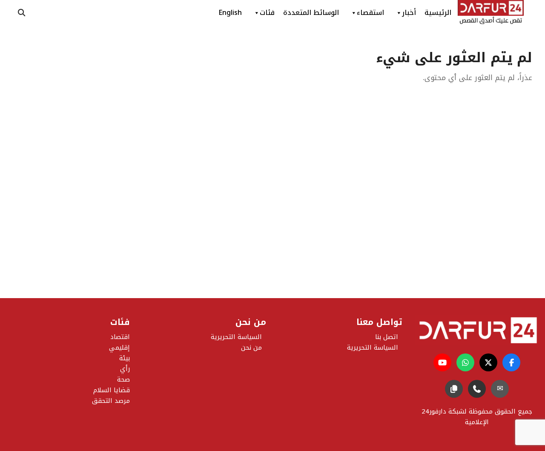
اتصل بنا (386, 337)
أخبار (409, 12)
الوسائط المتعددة (311, 12)
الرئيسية (438, 12)
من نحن (251, 347)
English (230, 12)
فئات (267, 12)
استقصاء (370, 12)
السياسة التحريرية (236, 337)
